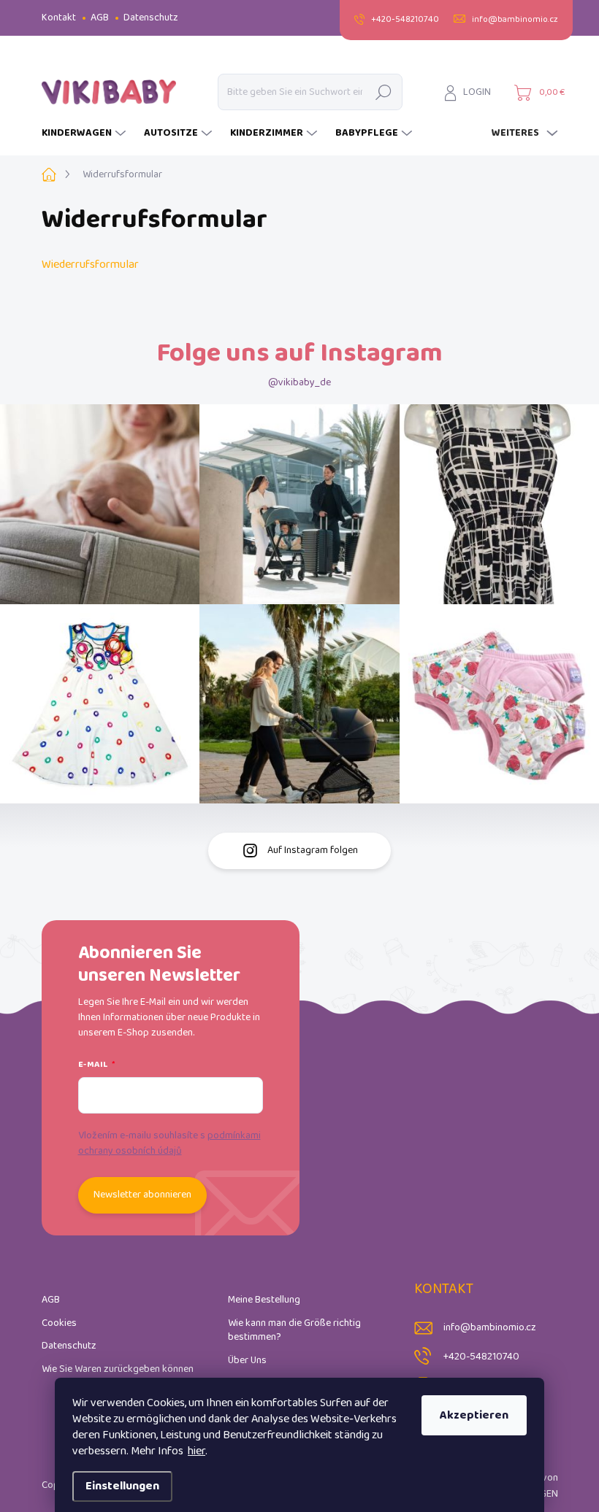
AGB (100, 18)
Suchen (383, 91)
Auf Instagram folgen (312, 850)
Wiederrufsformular (90, 264)
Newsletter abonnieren (142, 1195)
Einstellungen (122, 1486)
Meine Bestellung (264, 1300)
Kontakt (59, 18)
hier (196, 1451)
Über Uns (247, 1360)
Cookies (59, 1323)
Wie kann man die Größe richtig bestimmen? (294, 1330)
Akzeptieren (474, 1415)
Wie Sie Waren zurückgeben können (118, 1369)
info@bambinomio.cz (489, 1328)
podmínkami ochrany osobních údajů (169, 1143)
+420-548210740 (481, 1357)
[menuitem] (85, 133)
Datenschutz (150, 18)
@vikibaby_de (299, 383)
